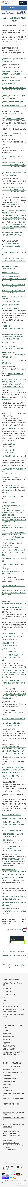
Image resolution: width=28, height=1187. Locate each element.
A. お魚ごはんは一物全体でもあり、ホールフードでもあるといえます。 (14, 724)
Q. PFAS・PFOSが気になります (11, 352)
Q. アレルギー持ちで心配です (10, 308)
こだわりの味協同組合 (9, 1149)
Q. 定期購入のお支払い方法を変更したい (14, 102)
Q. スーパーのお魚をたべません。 (12, 681)
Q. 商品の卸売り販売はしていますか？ (13, 834)
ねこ (4, 1003)
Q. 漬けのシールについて (9, 502)
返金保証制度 (18, 123)
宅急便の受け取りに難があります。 (14, 232)
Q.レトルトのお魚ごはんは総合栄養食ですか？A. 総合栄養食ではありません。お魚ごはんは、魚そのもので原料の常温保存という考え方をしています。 (14, 568)
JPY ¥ (13, 1162)
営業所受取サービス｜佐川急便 (11, 74)
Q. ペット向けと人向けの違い (10, 266)
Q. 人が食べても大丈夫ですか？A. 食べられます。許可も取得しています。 (13, 246)
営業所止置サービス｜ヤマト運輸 (12, 72)
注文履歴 (5, 1031)
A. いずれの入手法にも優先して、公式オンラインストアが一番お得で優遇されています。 (14, 166)
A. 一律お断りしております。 (10, 836)
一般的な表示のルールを (15, 373)
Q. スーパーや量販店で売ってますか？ (13, 156)
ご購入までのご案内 (9, 1049)
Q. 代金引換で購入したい (9, 84)
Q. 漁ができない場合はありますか (12, 776)
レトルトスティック (9, 994)
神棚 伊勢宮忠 (7, 1140)
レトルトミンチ (7, 991)
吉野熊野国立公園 (13, 859)
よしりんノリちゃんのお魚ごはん (14, 1180)
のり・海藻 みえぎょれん (11, 1142)
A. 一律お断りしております (10, 842)
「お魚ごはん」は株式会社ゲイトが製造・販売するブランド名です (13, 1053)
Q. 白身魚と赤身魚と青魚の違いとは (12, 305)
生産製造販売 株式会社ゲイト (12, 1131)
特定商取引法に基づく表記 (11, 1104)
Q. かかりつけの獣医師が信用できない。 (14, 633)
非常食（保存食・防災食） (11, 1006)
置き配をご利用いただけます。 (12, 235)
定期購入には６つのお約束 (14, 118)
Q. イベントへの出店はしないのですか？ (14, 830)
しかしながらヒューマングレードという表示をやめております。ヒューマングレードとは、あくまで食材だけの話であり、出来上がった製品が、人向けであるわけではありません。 (14, 671)
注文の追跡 (6, 1043)
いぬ (4, 1000)
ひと (4, 997)
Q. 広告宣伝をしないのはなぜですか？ (13, 897)
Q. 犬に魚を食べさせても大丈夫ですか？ (14, 258)
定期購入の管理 (7, 1034)
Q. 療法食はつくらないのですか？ (12, 607)
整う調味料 (6, 1147)
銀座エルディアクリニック (15, 204)
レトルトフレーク (8, 988)
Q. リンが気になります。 (9, 343)
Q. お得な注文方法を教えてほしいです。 (14, 162)
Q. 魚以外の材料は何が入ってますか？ (13, 429)
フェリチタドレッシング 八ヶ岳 (13, 1145)
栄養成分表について (9, 1069)
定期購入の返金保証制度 (10, 1078)
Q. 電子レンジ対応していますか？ (12, 276)
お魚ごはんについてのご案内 (11, 1136)
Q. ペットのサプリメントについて (12, 637)
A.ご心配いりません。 (8, 452)
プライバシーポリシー (9, 1091)
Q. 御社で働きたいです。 (9, 869)
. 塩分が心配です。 (8, 326)
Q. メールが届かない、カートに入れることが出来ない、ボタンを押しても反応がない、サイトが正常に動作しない (14, 770)
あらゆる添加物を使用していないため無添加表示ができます (13, 1010)
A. (2, 278)
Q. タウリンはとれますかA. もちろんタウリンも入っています (12, 347)
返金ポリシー (7, 1084)
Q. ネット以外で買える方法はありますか (14, 818)
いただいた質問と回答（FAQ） (12, 1066)
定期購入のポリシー (9, 1081)
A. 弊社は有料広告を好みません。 (12, 899)
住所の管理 (6, 1040)
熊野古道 (7, 861)
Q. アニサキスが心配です (9, 450)
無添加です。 (7, 369)
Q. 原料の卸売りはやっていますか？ (12, 840)
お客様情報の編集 (8, 1037)
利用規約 (5, 1088)
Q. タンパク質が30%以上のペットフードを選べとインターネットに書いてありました (14, 657)
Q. (2, 232)
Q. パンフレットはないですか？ (11, 814)
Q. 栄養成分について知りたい (10, 272)
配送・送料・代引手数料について (13, 1072)
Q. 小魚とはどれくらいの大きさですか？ (14, 477)
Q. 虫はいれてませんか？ (9, 444)
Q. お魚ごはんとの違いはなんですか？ (13, 878)
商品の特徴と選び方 (9, 1046)
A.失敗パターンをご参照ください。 (12, 851)
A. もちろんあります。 (8, 778)
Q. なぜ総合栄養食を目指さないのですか (14, 604)
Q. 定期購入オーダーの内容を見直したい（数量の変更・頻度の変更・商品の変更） (14, 89)
